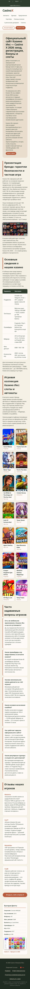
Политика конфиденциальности (15, 975)
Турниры (13, 15)
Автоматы (6, 15)
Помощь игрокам (19, 19)
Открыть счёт (20, 27)
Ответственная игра (18, 971)
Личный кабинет (8, 27)
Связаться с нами (15, 979)
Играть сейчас (11, 153)
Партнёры (9, 19)
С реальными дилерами (11, 22)
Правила (7, 971)
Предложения (22, 15)
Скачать (23, 22)
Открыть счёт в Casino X (15, 895)
